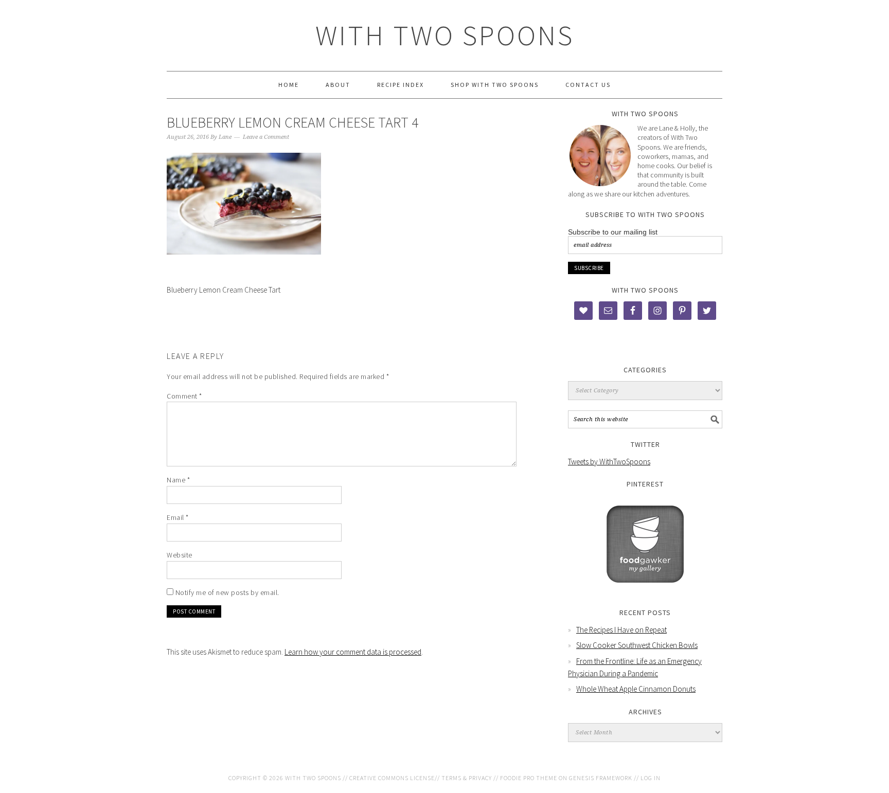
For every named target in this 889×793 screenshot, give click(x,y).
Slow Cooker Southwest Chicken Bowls (637, 645)
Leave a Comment (266, 137)
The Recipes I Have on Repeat (621, 630)
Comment (184, 396)
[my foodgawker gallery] (645, 590)
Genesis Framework (600, 778)
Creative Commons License (392, 778)
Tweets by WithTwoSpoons (609, 461)
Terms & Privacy (466, 778)
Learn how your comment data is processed (353, 652)
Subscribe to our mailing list (612, 232)
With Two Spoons (444, 35)
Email (178, 517)
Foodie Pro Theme (528, 778)
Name (178, 479)
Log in (651, 778)
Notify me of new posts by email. (227, 592)
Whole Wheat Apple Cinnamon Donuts (636, 689)
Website (179, 555)
